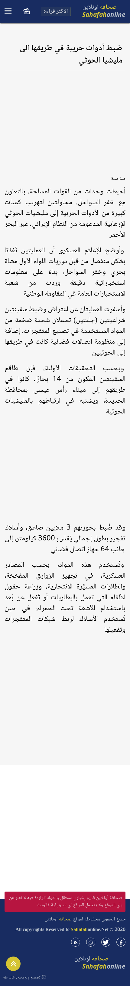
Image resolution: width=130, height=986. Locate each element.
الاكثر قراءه (56, 11)
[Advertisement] (65, 121)
